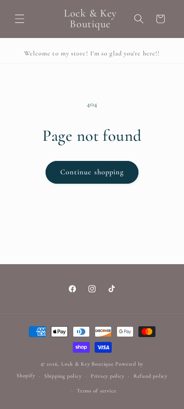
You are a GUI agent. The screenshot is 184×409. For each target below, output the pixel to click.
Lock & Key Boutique (87, 364)
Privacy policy (108, 376)
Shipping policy (63, 376)
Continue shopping (92, 172)
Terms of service (96, 391)
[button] (19, 19)
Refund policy (150, 376)
